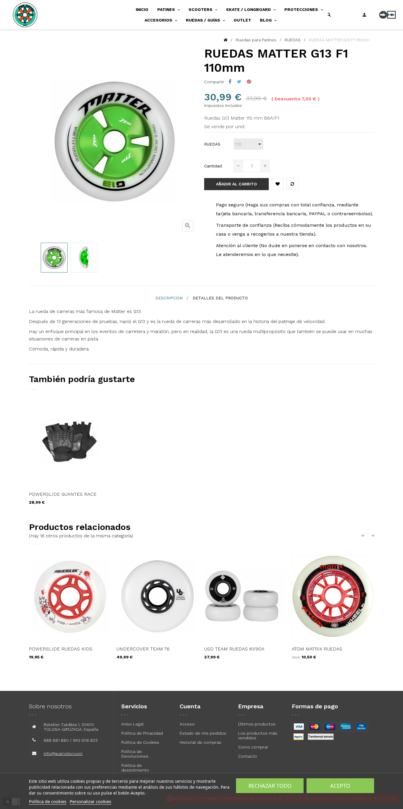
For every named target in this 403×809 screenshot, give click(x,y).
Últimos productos (257, 724)
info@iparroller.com (63, 753)
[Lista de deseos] (278, 184)
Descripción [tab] (169, 298)
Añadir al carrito (236, 184)
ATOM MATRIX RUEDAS (317, 649)
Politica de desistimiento (135, 767)
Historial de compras (200, 742)
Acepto (340, 785)
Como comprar (253, 747)
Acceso (187, 724)
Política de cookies (47, 801)
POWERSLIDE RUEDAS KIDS (60, 649)
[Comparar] (292, 184)
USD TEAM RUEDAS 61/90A (234, 649)
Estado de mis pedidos (203, 733)
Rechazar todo (269, 785)
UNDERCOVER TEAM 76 (143, 649)
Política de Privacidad (142, 733)
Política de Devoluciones (134, 754)
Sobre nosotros (50, 706)
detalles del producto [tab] (220, 298)
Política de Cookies (140, 742)
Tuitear (239, 81)
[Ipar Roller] (32, 14)
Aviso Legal (132, 724)
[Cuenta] (364, 15)
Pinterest (249, 81)
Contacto (247, 756)
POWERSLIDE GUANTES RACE (62, 494)
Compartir (230, 81)
